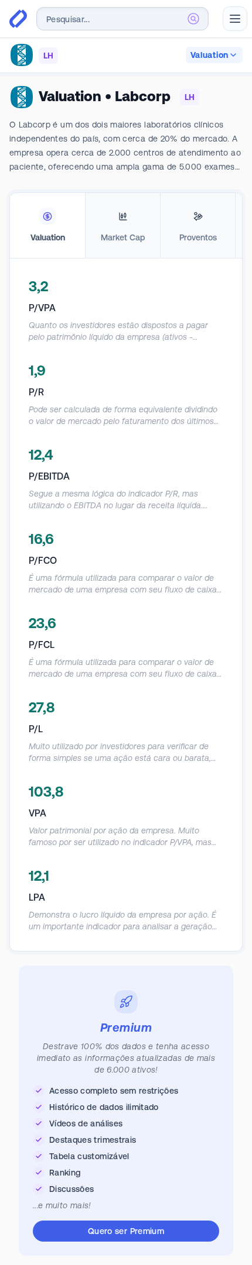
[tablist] (126, 225)
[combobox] (122, 18)
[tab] (47, 225)
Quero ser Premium (126, 1231)
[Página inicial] (18, 18)
